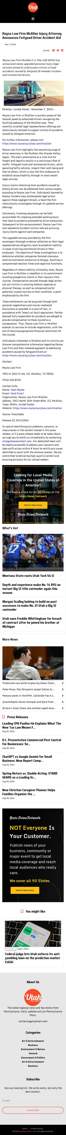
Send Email (17, 393)
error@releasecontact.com (16, 441)
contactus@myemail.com (33, 1021)
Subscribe (33, 1110)
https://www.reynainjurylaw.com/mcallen (26, 144)
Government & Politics (33, 1058)
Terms (24, 1128)
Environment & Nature (33, 1049)
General (33, 1053)
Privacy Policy (37, 1128)
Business (33, 1045)
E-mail (6, 1100)
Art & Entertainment (33, 1041)
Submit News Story (33, 505)
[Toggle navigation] (33, 19)
